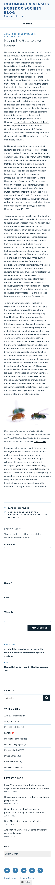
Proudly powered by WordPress (19, 878)
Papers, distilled (19, 508)
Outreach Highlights (14, 744)
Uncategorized (11, 767)
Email (7, 597)
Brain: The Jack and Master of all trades (22, 821)
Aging (11, 512)
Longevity (14, 517)
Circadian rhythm (28, 512)
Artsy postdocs (11, 721)
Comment (10, 544)
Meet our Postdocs (13, 739)
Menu (29, 23)
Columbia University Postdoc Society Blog (27, 8)
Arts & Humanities (13, 715)
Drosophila (15, 515)
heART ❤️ (9, 733)
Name (8, 583)
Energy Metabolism (36, 515)
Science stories (11, 761)
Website (9, 612)
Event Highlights (12, 727)
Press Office (10, 756)
